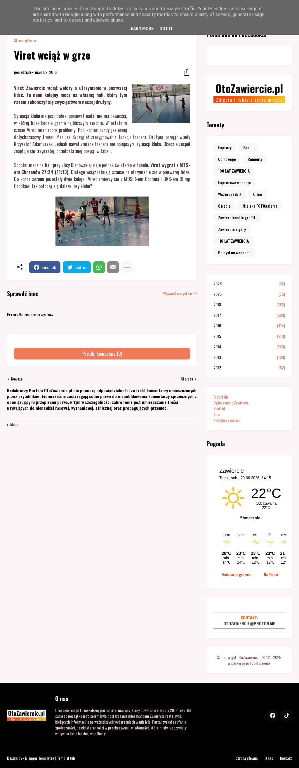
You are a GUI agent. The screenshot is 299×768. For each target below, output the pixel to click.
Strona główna (25, 40)
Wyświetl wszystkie (177, 293)
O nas (269, 758)
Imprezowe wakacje (234, 182)
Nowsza (16, 379)
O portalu (220, 397)
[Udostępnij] (185, 72)
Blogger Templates (39, 758)
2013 (249, 357)
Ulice (257, 194)
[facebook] (272, 715)
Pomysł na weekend (234, 252)
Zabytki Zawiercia (226, 420)
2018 (249, 304)
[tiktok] (286, 715)
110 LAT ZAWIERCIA (233, 241)
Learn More (141, 28)
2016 (249, 326)
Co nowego (227, 159)
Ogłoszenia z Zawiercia (230, 402)
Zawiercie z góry (232, 229)
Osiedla (224, 206)
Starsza (187, 379)
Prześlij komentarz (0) (102, 353)
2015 (249, 336)
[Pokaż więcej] (127, 267)
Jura (216, 414)
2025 (249, 294)
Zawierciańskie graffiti (237, 217)
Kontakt (219, 408)
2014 (249, 347)
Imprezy (225, 147)
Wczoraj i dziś (229, 194)
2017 (249, 315)
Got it (166, 28)
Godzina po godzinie (236, 574)
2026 (249, 283)
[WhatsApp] (99, 267)
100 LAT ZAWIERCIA (234, 171)
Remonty (255, 159)
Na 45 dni (271, 574)
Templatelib (66, 758)
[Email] (113, 267)
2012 (249, 368)
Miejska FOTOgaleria (259, 206)
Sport (248, 147)
